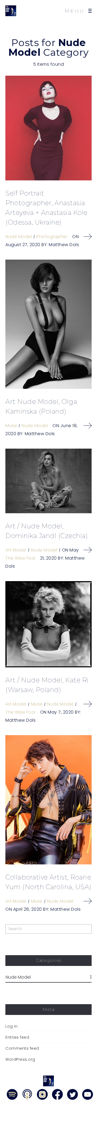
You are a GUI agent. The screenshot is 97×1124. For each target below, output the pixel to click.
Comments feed (22, 1048)
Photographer (52, 236)
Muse (11, 426)
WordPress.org (20, 1059)
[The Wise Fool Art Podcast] (10, 11)
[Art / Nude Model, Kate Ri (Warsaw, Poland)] (48, 624)
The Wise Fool (20, 558)
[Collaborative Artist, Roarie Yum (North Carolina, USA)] (48, 799)
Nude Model (18, 236)
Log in (11, 1026)
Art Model (15, 550)
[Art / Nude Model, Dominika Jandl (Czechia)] (48, 481)
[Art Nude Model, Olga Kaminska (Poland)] (48, 324)
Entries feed (17, 1037)
